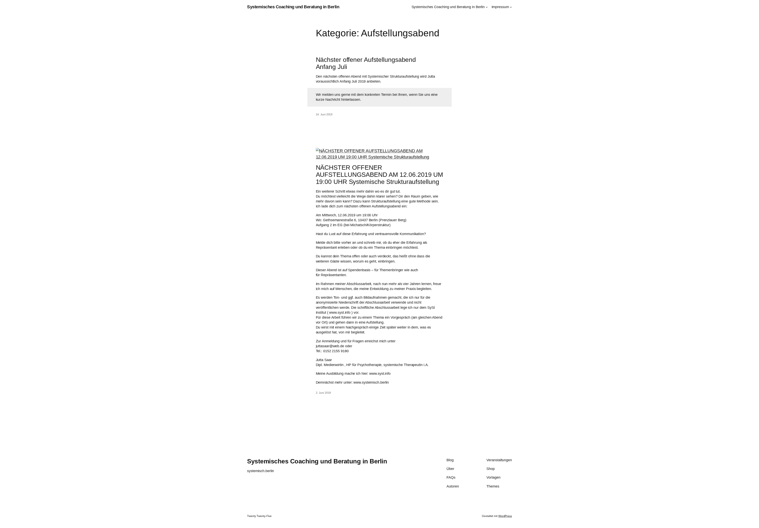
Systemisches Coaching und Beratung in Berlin (293, 6)
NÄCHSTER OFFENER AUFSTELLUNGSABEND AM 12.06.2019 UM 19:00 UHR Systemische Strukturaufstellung (379, 174)
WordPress (505, 516)
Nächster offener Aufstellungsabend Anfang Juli (366, 63)
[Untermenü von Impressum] (511, 7)
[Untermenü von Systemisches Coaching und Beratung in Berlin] (487, 7)
